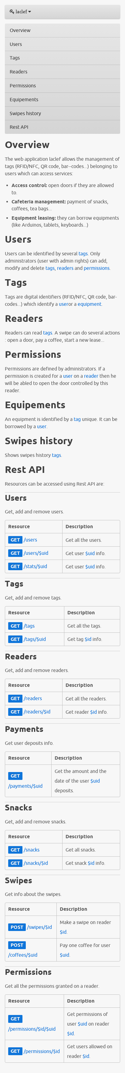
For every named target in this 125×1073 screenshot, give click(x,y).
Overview (20, 30)
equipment (89, 304)
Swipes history (25, 113)
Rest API (19, 127)
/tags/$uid (28, 639)
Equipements (24, 99)
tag (77, 419)
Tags (15, 57)
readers (65, 268)
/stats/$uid (29, 566)
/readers (26, 698)
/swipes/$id (31, 927)
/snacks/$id (29, 863)
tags (83, 253)
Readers (18, 71)
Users (16, 44)
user (63, 304)
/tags (23, 626)
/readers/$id (30, 711)
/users (24, 539)
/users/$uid (29, 553)
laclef (21, 11)
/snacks (25, 849)
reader (91, 376)
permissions (97, 268)
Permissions (23, 85)
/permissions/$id (35, 1051)
